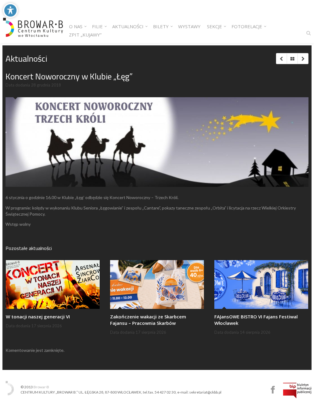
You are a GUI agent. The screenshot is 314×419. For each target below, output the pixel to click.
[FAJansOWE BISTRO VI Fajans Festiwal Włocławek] (261, 284)
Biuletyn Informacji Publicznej (297, 390)
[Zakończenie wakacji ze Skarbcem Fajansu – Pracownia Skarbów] (157, 284)
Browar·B (41, 387)
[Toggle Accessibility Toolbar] (10, 10)
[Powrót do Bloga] (292, 58)
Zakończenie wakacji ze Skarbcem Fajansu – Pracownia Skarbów (148, 319)
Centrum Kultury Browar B (273, 390)
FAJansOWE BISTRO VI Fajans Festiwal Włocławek (256, 319)
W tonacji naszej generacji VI (38, 316)
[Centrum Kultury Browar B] (33, 21)
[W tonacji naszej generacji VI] (53, 284)
